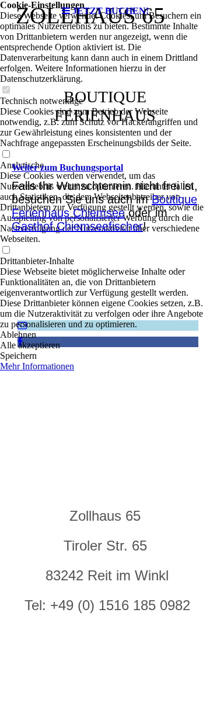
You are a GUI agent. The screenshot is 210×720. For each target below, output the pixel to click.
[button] (105, 335)
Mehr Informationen (37, 366)
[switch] (6, 90)
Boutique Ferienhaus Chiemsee (104, 206)
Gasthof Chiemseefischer (77, 226)
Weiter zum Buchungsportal (67, 167)
